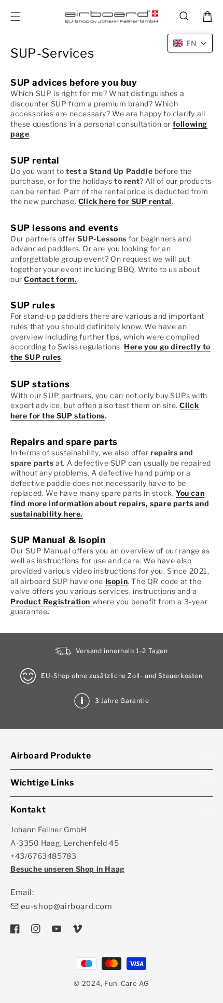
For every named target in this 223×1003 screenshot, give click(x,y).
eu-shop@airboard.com (67, 906)
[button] (184, 16)
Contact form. (50, 279)
